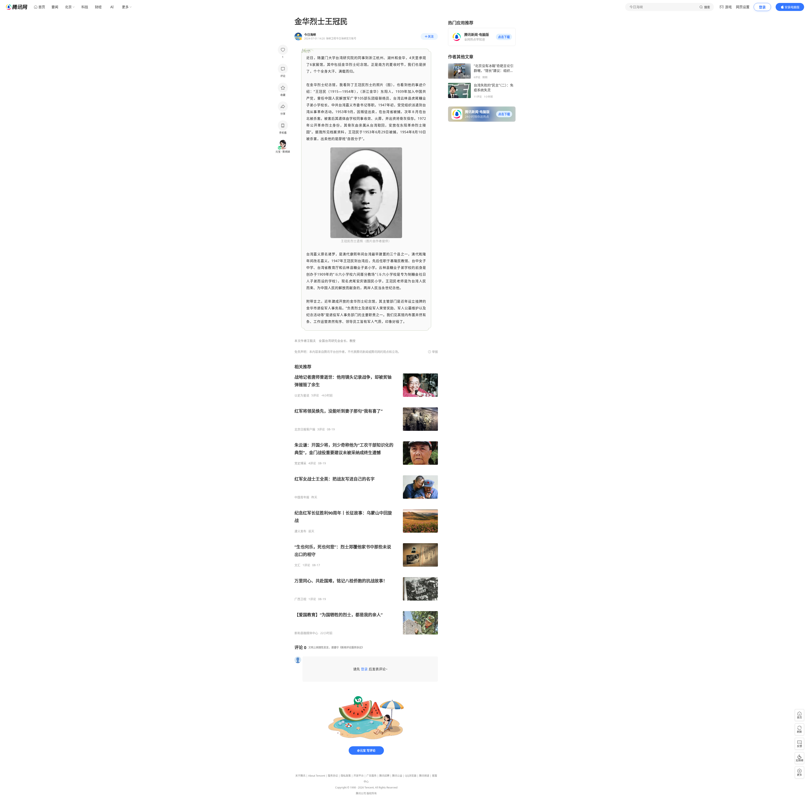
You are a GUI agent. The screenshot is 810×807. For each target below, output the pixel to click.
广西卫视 (300, 599)
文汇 (297, 565)
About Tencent (316, 775)
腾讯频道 (424, 775)
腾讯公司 (361, 793)
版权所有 (372, 793)
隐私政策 (346, 775)
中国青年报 (301, 497)
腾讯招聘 (384, 775)
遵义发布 (300, 531)
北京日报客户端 (304, 429)
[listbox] (366, 499)
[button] (504, 37)
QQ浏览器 (410, 775)
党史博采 (300, 463)
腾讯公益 (397, 775)
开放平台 (359, 775)
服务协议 (333, 775)
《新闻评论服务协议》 (351, 647)
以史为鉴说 (301, 395)
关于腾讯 (300, 775)
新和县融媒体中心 (306, 633)
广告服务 (371, 775)
